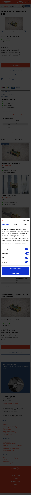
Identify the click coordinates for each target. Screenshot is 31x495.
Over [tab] (25, 224)
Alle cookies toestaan (15, 268)
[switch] (27, 253)
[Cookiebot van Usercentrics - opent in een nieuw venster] (23, 220)
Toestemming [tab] (5, 224)
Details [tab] (15, 224)
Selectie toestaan (15, 273)
